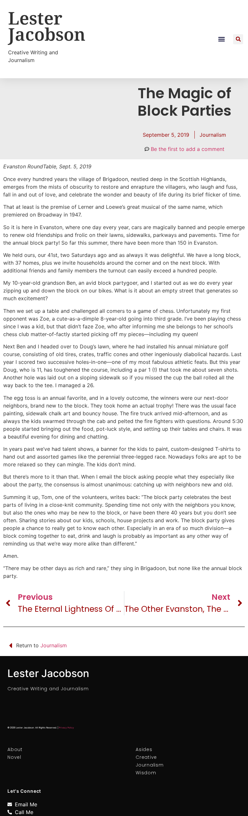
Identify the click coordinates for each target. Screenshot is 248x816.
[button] (221, 39)
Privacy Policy (66, 727)
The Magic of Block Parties (185, 102)
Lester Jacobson (47, 26)
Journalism (213, 135)
